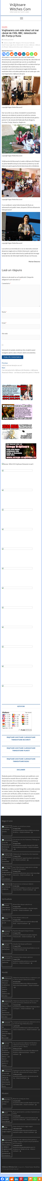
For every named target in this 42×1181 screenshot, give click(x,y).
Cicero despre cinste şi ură (20, 917)
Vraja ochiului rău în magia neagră (23, 1126)
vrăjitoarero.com (28, 47)
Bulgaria (18, 43)
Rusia (14, 45)
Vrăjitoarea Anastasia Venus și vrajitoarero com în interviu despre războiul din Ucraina (26, 978)
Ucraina (26, 45)
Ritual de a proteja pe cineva (21, 1099)
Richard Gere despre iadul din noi (22, 904)
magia (11, 45)
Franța (7, 45)
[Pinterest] (20, 54)
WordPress (37, 1167)
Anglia (10, 43)
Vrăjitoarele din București (16, 47)
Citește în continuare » (25, 832)
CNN (22, 43)
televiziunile (20, 45)
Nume (4, 312)
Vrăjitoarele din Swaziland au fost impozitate (25, 854)
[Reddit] (12, 54)
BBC (14, 43)
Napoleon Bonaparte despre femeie (23, 931)
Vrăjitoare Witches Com (20, 7)
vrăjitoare (31, 45)
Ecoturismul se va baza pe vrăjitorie (23, 884)
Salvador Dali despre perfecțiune (22, 944)
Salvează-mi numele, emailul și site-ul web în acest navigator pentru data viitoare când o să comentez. (19, 351)
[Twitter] (8, 54)
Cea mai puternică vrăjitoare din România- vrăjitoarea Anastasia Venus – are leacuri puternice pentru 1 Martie (25, 1044)
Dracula (26, 43)
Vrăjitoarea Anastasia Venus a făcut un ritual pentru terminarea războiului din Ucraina (25, 1002)
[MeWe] (23, 54)
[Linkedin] (16, 54)
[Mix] (27, 54)
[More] (35, 54)
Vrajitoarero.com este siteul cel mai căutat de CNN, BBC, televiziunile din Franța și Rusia (26, 1071)
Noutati (4, 27)
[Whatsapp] (31, 54)
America (6, 43)
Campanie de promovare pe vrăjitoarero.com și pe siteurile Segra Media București (26, 1023)
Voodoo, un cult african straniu (21, 826)
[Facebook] (4, 54)
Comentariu (6, 283)
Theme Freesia (29, 1167)
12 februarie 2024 (8, 39)
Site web (5, 333)
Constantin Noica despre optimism (23, 957)
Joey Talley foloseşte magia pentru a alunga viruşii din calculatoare (25, 868)
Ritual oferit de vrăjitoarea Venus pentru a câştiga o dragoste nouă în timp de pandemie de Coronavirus (26, 1141)
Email (4, 323)
